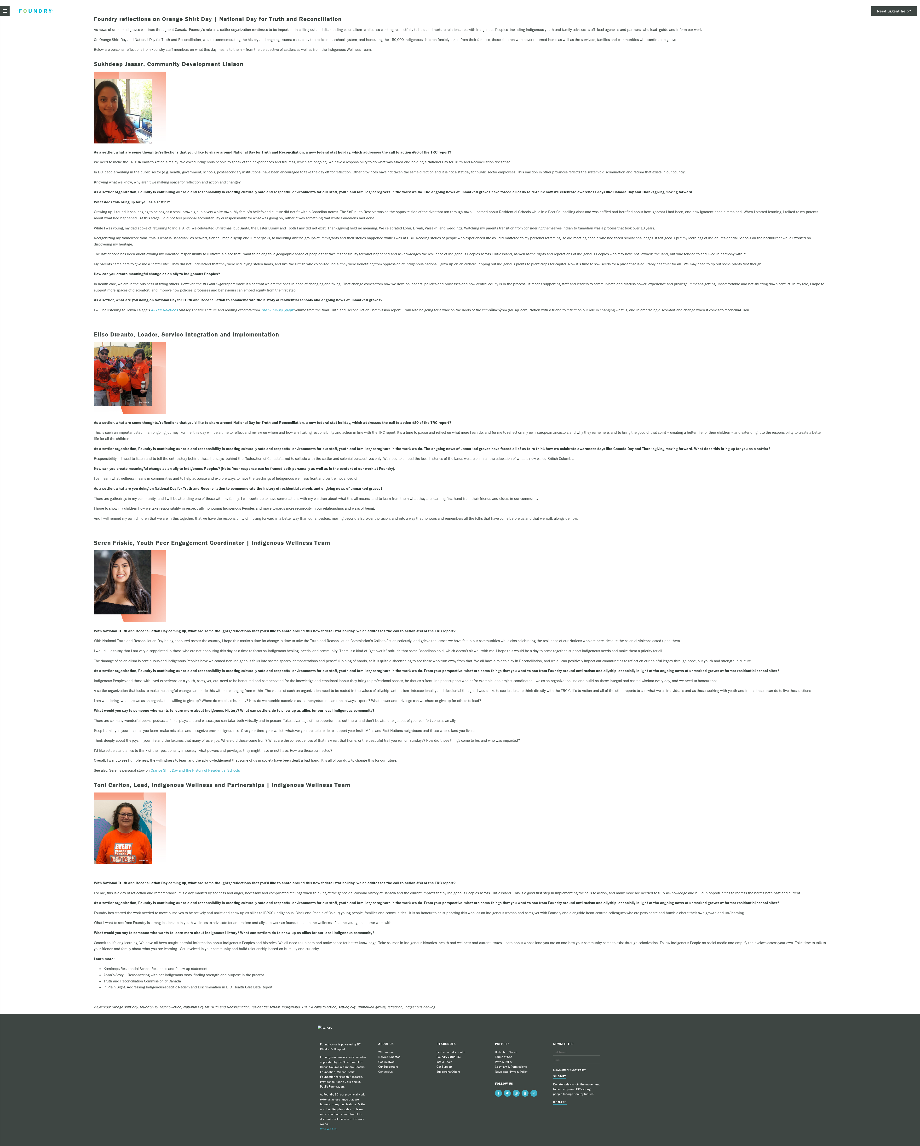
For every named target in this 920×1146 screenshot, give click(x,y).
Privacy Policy (503, 1062)
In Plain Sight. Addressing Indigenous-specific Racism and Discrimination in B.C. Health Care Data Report (188, 987)
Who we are (386, 1052)
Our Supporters (388, 1067)
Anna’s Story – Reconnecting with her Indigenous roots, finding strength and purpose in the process (184, 974)
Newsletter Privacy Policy (511, 1072)
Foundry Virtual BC (449, 1057)
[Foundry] (35, 11)
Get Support (444, 1067)
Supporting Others (448, 1072)
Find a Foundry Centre (451, 1052)
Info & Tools (444, 1062)
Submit (559, 1076)
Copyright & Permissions (511, 1067)
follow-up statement (191, 968)
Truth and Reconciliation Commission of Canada (142, 981)
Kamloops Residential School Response (135, 968)
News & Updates (389, 1057)
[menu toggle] (5, 11)
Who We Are (328, 1129)
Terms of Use (503, 1057)
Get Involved (386, 1062)
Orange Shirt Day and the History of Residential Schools (195, 770)
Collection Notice (506, 1052)
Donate (560, 1102)
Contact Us (385, 1072)
